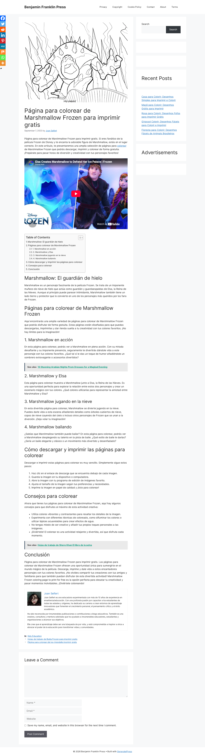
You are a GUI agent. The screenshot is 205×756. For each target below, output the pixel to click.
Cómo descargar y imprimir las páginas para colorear (55, 262)
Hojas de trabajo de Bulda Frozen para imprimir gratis (52, 639)
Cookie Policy (134, 7)
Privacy (103, 7)
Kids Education (35, 636)
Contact (151, 7)
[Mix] (3, 52)
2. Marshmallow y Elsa (43, 252)
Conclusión (34, 269)
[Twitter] (3, 24)
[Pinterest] (3, 40)
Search (145, 24)
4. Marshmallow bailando (44, 258)
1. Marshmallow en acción (44, 249)
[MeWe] (3, 46)
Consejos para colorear (40, 265)
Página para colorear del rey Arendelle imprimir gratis (52, 642)
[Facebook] (3, 18)
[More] (3, 63)
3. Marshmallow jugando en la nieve (49, 255)
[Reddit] (3, 29)
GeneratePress (124, 751)
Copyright (117, 7)
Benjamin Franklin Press (45, 7)
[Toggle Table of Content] (79, 237)
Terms (175, 7)
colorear (121, 145)
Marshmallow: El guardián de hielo (45, 241)
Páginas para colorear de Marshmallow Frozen (52, 245)
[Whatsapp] (3, 57)
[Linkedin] (3, 35)
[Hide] (1, 68)
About (163, 7)
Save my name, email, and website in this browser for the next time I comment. (71, 725)
